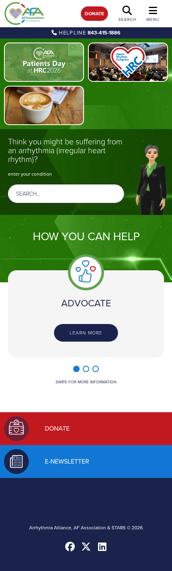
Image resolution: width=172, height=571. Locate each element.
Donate (94, 13)
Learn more (86, 332)
